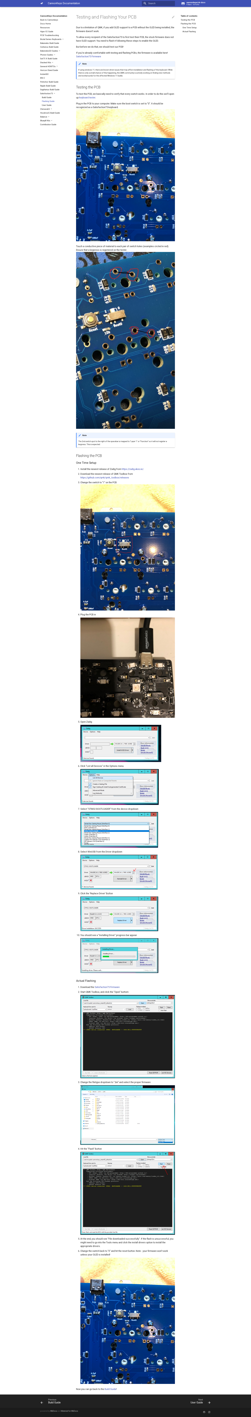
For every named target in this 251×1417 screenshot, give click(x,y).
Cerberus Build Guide (49, 47)
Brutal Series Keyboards (51, 39)
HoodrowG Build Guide (50, 113)
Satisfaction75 (46, 93)
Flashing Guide (48, 101)
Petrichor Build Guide (49, 82)
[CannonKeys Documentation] (41, 3)
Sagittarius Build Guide (49, 89)
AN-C (42, 78)
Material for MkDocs (69, 1411)
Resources (45, 27)
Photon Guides (47, 55)
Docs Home (45, 24)
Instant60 (44, 74)
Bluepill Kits (45, 120)
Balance (44, 117)
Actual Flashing (189, 31)
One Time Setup (189, 27)
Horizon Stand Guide (49, 70)
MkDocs (53, 1411)
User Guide (47, 105)
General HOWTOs (48, 66)
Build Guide (47, 97)
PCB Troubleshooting (49, 35)
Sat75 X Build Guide (48, 58)
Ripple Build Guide (48, 86)
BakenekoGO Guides (49, 51)
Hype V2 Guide (46, 31)
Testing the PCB (188, 20)
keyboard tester (87, 97)
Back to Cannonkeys (49, 20)
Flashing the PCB (188, 24)
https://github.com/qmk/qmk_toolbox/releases (104, 477)
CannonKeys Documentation (53, 16)
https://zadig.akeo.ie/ (132, 469)
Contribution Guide (48, 124)
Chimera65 (45, 109)
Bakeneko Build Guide (49, 43)
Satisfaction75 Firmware (88, 56)
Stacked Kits (46, 62)
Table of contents (189, 16)
